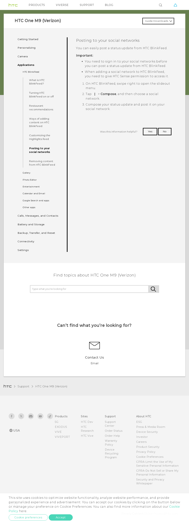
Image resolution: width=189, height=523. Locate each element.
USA (16, 430)
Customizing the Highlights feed (39, 137)
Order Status (113, 430)
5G (56, 422)
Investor (142, 437)
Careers (141, 442)
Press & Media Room (150, 427)
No (164, 131)
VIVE (58, 432)
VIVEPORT (62, 437)
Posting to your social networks (39, 150)
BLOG (109, 5)
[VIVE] (175, 5)
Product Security (147, 447)
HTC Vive (87, 435)
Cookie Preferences (149, 457)
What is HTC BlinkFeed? (37, 82)
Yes (150, 131)
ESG (139, 422)
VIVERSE (62, 5)
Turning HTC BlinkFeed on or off (41, 94)
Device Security (147, 432)
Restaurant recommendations (41, 107)
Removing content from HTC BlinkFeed (42, 163)
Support (23, 386)
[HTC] (13, 5)
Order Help (112, 435)
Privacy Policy (145, 452)
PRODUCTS (37, 5)
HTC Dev (87, 422)
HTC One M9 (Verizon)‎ (51, 386)
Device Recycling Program (111, 453)
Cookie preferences (28, 517)
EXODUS (61, 427)
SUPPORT (87, 5)
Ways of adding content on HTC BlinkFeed (39, 122)
